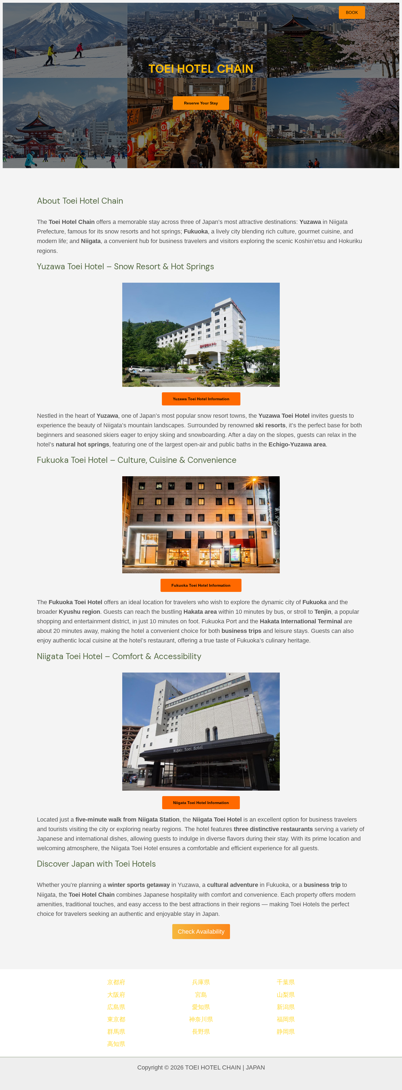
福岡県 (286, 1019)
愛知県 (201, 1007)
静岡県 (286, 1031)
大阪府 (116, 994)
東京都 (116, 1019)
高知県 (116, 1044)
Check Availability (201, 931)
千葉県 (286, 982)
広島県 (116, 1007)
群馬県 (116, 1031)
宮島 (201, 994)
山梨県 (286, 994)
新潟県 (286, 1007)
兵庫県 (201, 982)
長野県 (201, 1031)
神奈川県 (201, 1019)
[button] (352, 12)
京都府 (116, 982)
